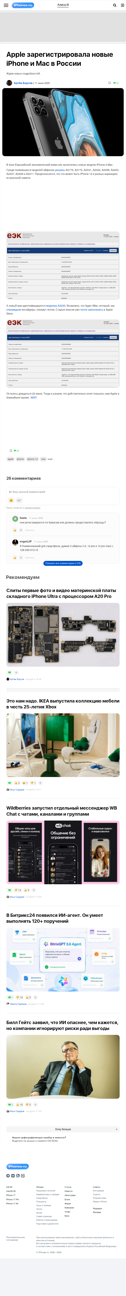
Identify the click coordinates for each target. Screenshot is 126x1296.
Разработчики (99, 1197)
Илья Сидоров (17, 789)
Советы (96, 1186)
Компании (69, 1207)
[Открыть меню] (6, 5)
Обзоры (40, 1186)
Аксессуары (70, 1195)
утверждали (13, 309)
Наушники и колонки (45, 1190)
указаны (60, 170)
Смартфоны (42, 1197)
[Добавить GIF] (19, 500)
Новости (69, 1191)
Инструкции (98, 1190)
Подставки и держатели (47, 1223)
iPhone (20, 459)
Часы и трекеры (43, 1205)
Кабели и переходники (46, 1219)
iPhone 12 (32, 459)
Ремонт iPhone (100, 1201)
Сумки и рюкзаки (44, 1216)
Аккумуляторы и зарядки (47, 1194)
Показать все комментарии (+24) (63, 563)
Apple (10, 459)
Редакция (97, 1208)
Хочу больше (63, 1129)
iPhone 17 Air (12, 1203)
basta (23, 518)
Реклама (97, 1212)
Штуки (39, 1212)
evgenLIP (26, 541)
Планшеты (41, 1201)
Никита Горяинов (18, 1003)
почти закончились (91, 309)
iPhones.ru (44, 1252)
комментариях (32, 507)
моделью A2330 (55, 305)
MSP (33, 397)
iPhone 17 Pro (12, 1199)
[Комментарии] (9, 672)
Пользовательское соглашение (15, 1238)
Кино (67, 1215)
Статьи (68, 1186)
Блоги (67, 1199)
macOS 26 (11, 1191)
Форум (68, 1203)
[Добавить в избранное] (109, 82)
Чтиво (67, 1211)
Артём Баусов (17, 679)
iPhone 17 (10, 1195)
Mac (43, 459)
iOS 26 (9, 1186)
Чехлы (39, 1208)
